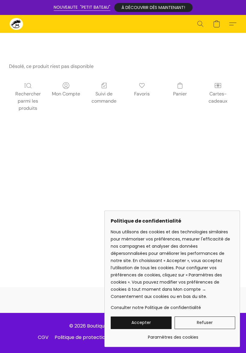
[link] (173, 335)
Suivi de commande (104, 97)
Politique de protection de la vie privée (100, 337)
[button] (153, 7)
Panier (180, 94)
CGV (43, 337)
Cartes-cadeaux (217, 97)
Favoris (142, 94)
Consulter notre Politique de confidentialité (156, 308)
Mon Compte (66, 94)
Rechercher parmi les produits (28, 101)
